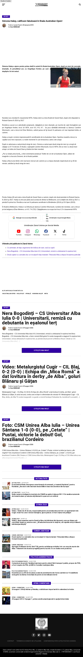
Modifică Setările (6, 1)
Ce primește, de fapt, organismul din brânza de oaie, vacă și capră (30, 248)
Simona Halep (38, 293)
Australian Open (9, 293)
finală (28, 293)
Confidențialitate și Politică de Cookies (60, 641)
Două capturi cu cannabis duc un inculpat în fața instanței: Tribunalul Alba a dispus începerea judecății (43, 255)
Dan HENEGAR (15, 27)
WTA (46, 293)
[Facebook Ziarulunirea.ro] (34, 635)
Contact (10, 641)
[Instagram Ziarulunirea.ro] (44, 635)
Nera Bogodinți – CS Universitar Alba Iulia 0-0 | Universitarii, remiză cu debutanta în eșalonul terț (41, 251)
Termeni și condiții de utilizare (28, 641)
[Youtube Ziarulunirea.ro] (49, 635)
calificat (20, 293)
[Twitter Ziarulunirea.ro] (39, 635)
